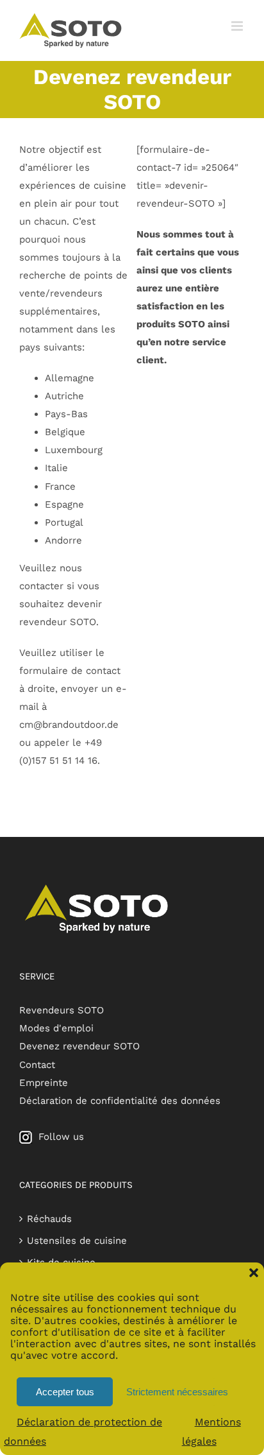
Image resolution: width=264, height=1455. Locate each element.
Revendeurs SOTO (61, 1010)
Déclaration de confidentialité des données (119, 1100)
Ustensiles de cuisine (77, 1240)
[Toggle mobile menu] (238, 26)
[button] (253, 1272)
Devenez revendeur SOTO (79, 1046)
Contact (37, 1065)
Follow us (58, 1136)
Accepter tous (65, 1391)
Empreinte (43, 1083)
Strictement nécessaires (170, 1391)
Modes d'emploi (56, 1028)
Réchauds (49, 1219)
